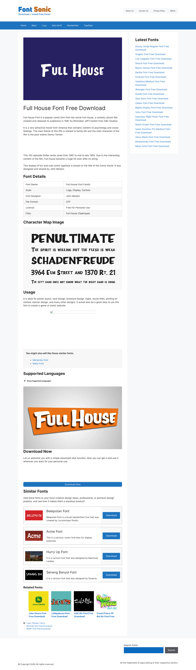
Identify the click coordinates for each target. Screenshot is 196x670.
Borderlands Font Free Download (153, 141)
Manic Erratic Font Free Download (153, 124)
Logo (44, 25)
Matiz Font (38, 363)
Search (171, 650)
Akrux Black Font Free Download (152, 137)
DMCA (172, 11)
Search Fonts (131, 645)
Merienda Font (40, 360)
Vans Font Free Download (149, 112)
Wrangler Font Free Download (151, 89)
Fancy (42, 623)
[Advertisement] (72, 146)
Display (35, 623)
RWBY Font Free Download (38, 629)
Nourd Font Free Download (149, 63)
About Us (130, 11)
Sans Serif (57, 25)
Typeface (88, 25)
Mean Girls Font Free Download (152, 146)
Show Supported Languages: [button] (39, 381)
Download (111, 515)
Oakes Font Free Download (149, 103)
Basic (34, 25)
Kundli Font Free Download (149, 94)
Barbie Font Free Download (150, 72)
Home (23, 25)
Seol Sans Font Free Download (151, 98)
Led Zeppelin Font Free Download (153, 58)
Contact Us (143, 11)
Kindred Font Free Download (150, 77)
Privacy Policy (159, 11)
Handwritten (73, 25)
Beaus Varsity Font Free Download (153, 68)
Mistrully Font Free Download (39, 626)
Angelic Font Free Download (150, 54)
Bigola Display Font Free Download (154, 107)
